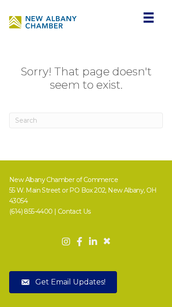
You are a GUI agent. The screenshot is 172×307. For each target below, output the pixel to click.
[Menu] (148, 17)
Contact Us (74, 211)
